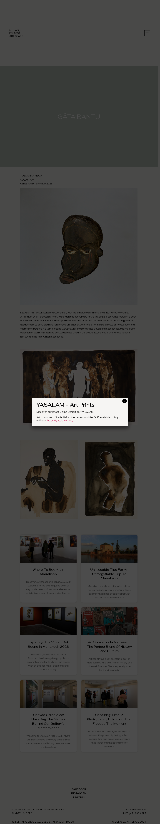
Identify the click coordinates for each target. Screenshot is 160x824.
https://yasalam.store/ (60, 420)
